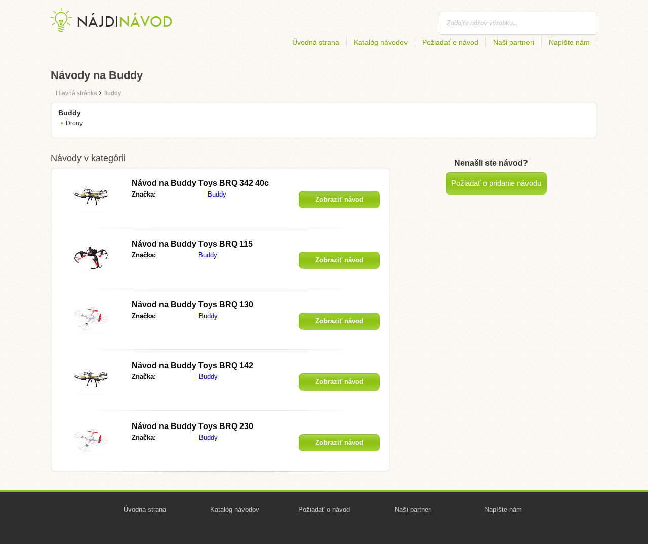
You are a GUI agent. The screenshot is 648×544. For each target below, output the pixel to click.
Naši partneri (513, 42)
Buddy (217, 194)
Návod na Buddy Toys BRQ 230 (192, 426)
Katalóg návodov (381, 42)
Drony (74, 123)
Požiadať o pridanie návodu (496, 183)
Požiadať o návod (450, 42)
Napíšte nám (569, 42)
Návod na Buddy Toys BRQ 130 (192, 304)
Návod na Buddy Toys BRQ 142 (192, 365)
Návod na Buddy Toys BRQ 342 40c (200, 183)
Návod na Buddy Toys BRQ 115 (192, 244)
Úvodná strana (315, 42)
